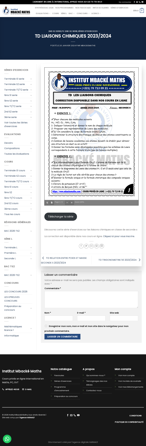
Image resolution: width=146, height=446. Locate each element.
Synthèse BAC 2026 (44, 8)
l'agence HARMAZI (26, 417)
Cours (55, 13)
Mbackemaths (88, 45)
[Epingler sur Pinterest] (96, 246)
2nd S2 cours (11, 203)
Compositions (12, 148)
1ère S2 (8, 192)
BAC (71, 13)
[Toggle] (31, 78)
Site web (114, 312)
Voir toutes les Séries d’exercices (16, 124)
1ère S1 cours (11, 186)
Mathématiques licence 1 (13, 328)
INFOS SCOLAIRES (101, 8)
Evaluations (42, 13)
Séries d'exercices (88, 31)
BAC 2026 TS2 (12, 231)
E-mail (81, 312)
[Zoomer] (72, 203)
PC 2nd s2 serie (70, 31)
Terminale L (10, 247)
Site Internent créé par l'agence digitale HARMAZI (73, 442)
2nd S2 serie (54, 31)
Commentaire (52, 288)
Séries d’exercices (119, 8)
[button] (7, 439)
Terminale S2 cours (15, 176)
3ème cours (11, 208)
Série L (64, 13)
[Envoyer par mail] (91, 246)
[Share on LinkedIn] (101, 246)
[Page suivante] (52, 203)
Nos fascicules (83, 8)
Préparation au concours (12, 308)
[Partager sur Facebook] (81, 246)
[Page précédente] (47, 203)
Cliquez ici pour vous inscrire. (119, 236)
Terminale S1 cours (14, 170)
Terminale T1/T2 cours (16, 181)
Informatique (11, 335)
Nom (47, 312)
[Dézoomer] (67, 203)
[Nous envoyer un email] (137, 2)
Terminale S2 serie (14, 84)
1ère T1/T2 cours (13, 198)
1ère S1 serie (10, 95)
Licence (95, 13)
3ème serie (10, 117)
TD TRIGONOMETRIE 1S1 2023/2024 (118, 260)
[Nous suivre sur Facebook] (134, 2)
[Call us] (140, 2)
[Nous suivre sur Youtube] (142, 2)
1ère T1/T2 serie (12, 106)
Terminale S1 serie (14, 78)
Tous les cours (12, 214)
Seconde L (10, 258)
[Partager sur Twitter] (86, 246)
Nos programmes (64, 8)
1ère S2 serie (11, 100)
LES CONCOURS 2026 (15, 291)
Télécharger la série (60, 216)
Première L (10, 253)
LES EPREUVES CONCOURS (12, 298)
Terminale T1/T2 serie (16, 89)
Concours (82, 13)
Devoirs (8, 143)
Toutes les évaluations (16, 153)
